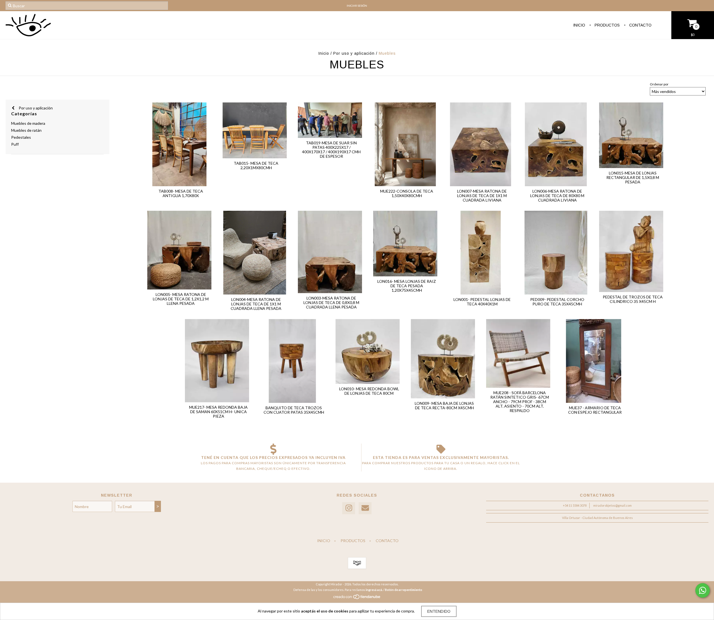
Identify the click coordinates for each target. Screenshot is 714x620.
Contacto (640, 25)
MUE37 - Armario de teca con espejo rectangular (595, 410)
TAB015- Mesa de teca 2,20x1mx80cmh (256, 165)
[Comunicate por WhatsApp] (702, 590)
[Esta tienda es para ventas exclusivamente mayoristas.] (440, 449)
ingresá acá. (374, 590)
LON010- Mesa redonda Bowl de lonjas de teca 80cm (369, 391)
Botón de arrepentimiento (403, 590)
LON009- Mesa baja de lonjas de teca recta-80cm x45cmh (444, 405)
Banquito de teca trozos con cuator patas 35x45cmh (294, 410)
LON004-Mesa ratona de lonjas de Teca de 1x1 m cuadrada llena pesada (256, 304)
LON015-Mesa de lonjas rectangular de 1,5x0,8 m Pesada (632, 177)
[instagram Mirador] (348, 508)
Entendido (438, 611)
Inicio (579, 25)
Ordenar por (659, 84)
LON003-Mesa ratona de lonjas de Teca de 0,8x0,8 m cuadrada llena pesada (331, 302)
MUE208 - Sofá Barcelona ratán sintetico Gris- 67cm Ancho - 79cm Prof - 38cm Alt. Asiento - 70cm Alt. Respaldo (519, 401)
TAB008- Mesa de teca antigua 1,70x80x (180, 193)
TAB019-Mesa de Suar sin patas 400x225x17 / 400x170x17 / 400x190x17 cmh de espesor (331, 149)
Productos (607, 25)
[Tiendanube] (357, 598)
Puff (15, 144)
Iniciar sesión (357, 5)
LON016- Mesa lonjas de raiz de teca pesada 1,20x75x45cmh (406, 286)
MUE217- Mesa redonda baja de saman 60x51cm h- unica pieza (218, 411)
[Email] (365, 508)
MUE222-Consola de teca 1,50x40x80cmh (406, 193)
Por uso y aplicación (354, 53)
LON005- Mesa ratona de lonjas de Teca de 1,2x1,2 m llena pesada (181, 299)
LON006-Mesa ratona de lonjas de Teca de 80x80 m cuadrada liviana (557, 195)
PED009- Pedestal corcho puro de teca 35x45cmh (557, 301)
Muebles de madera (28, 123)
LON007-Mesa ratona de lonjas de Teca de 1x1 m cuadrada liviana (482, 195)
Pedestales (21, 137)
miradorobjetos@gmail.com (612, 505)
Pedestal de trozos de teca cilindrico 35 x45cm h (633, 299)
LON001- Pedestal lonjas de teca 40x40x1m (482, 301)
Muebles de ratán (26, 130)
